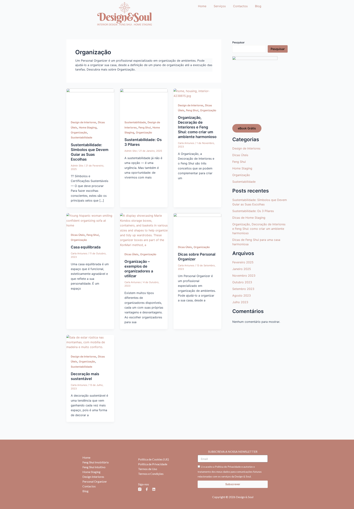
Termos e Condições (151, 473)
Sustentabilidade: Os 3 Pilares (253, 211)
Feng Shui (144, 127)
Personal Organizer (94, 481)
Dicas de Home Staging (248, 217)
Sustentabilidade (81, 137)
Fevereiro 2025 (243, 262)
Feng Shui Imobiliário (95, 462)
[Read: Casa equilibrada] (90, 220)
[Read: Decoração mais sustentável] (90, 342)
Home (202, 6)
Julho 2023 (240, 302)
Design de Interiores (83, 122)
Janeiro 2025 (241, 269)
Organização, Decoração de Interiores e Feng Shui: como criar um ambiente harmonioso (197, 127)
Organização (79, 132)
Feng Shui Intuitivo (93, 467)
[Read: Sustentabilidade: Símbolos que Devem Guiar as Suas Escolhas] (90, 102)
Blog (258, 6)
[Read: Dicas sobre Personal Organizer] (197, 226)
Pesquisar (238, 42)
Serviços (220, 6)
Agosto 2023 (241, 295)
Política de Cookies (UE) (153, 459)
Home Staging (88, 127)
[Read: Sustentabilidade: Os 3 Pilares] (144, 102)
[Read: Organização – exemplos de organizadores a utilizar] (144, 230)
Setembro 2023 (243, 289)
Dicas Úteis (78, 234)
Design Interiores (93, 476)
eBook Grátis (247, 128)
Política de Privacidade (152, 464)
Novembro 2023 (243, 275)
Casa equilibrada (85, 247)
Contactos (240, 6)
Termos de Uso (147, 469)
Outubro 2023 (242, 282)
